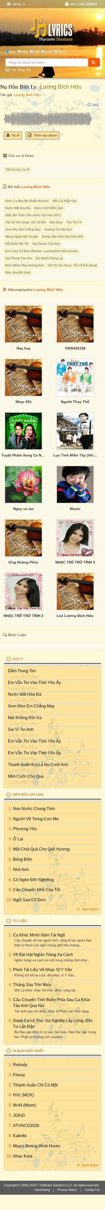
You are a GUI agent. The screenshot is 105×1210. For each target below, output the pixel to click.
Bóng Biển (22, 859)
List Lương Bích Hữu (75, 616)
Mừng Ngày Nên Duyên (21, 236)
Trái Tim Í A (74, 222)
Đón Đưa (56, 222)
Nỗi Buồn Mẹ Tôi (17, 244)
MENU (17, 4)
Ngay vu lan (23, 509)
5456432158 (75, 348)
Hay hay (24, 348)
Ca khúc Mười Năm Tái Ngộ (39, 935)
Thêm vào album (45, 135)
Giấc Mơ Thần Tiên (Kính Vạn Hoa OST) (33, 215)
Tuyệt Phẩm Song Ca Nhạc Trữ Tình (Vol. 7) (24, 455)
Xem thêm (89, 909)
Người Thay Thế (75, 402)
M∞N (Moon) (24, 1105)
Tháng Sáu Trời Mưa (32, 985)
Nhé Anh (21, 869)
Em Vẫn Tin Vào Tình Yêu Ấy (34, 682)
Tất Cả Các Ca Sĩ (17, 169)
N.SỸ (61, 52)
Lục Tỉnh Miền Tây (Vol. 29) (75, 455)
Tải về (15, 135)
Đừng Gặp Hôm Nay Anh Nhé (62, 236)
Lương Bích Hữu (61, 87)
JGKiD (19, 1115)
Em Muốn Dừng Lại (49, 258)
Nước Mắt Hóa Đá (18, 208)
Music (75, 509)
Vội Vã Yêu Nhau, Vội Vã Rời (25, 222)
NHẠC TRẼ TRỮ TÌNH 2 (23, 616)
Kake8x (20, 1136)
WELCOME (83, 4)
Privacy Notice (67, 1190)
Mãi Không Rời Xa (25, 718)
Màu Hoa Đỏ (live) (18, 272)
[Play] (9, 105)
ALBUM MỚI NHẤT (28, 1051)
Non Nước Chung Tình (34, 808)
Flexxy (19, 1075)
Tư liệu (20, 921)
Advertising (42, 1190)
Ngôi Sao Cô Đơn (29, 900)
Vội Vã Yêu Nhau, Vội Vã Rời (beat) (72, 265)
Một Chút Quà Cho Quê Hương (41, 849)
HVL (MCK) (23, 1095)
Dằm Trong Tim (22, 671)
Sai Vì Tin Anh (21, 729)
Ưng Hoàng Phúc (23, 562)
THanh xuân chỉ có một (35, 1085)
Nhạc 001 (24, 402)
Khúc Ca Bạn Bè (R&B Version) (27, 201)
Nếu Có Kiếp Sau (64, 201)
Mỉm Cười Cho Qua (26, 776)
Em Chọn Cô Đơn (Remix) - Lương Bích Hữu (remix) (41, 251)
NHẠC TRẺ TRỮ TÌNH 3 (75, 562)
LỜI (36, 52)
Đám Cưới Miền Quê (48, 208)
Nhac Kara (22, 1156)
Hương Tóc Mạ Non (58, 229)
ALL (13, 52)
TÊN (25, 52)
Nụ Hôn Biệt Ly (18, 87)
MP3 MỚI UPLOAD (28, 794)
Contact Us (92, 1190)
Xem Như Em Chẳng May (23, 229)
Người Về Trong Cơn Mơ (36, 819)
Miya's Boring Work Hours (36, 1146)
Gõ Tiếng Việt (21, 70)
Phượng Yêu (25, 829)
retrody (20, 1065)
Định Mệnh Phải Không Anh (24, 265)
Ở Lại (18, 839)
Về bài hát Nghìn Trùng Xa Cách (43, 954)
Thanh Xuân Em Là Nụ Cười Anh (38, 764)
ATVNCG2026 (26, 1125)
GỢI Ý (18, 659)
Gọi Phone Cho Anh (46, 244)
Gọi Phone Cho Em (18, 258)
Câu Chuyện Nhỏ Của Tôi (36, 890)
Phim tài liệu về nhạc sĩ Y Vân (42, 969)
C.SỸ (48, 52)
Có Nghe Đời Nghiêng (33, 880)
